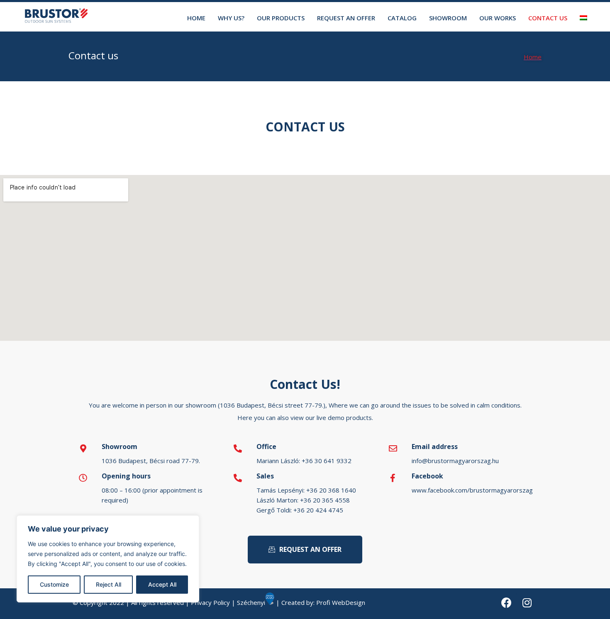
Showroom (448, 18)
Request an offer (346, 18)
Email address (435, 446)
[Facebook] (506, 602)
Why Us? (231, 18)
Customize (54, 584)
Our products (281, 18)
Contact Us (547, 18)
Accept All (162, 584)
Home (196, 18)
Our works (497, 18)
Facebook (427, 476)
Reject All (108, 584)
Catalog (402, 18)
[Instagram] (527, 602)
